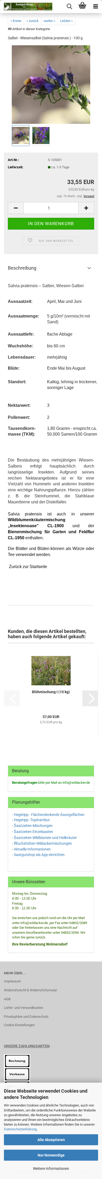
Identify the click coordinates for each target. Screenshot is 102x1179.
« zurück (32, 21)
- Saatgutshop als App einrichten (38, 855)
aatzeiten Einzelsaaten (34, 832)
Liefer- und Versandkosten (23, 1008)
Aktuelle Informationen (32, 849)
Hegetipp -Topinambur (32, 820)
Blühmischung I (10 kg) (51, 692)
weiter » (49, 21)
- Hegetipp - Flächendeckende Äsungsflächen (48, 815)
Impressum (12, 981)
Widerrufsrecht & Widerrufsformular (30, 990)
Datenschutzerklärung (20, 1129)
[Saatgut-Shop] (26, 6)
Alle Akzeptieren (51, 1140)
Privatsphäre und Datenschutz (26, 1017)
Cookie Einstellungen (19, 1025)
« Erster (15, 21)
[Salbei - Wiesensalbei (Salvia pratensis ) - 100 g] (51, 84)
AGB (7, 999)
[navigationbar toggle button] (95, 6)
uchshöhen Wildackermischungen (45, 843)
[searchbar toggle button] (69, 6)
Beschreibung (22, 268)
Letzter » (66, 21)
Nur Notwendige (51, 1155)
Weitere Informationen (51, 1168)
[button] (16, 208)
